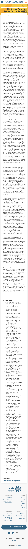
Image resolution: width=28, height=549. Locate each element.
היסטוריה (23, 503)
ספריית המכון (9, 513)
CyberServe (18, 545)
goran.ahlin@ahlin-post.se (12, 481)
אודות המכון (23, 497)
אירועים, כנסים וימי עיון (8, 520)
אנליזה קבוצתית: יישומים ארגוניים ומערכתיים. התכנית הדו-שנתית (7, 502)
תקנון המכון (23, 499)
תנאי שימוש (14, 540)
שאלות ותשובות (22, 518)
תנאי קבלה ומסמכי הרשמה (7, 499)
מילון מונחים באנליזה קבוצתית (8, 518)
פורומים (23, 507)
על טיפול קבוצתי (22, 513)
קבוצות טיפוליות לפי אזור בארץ (20, 516)
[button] (26, 2)
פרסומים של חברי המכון (7, 515)
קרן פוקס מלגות (22, 505)
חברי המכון (23, 501)
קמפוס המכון (9, 497)
